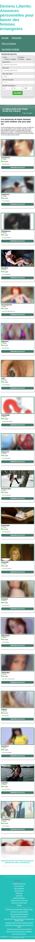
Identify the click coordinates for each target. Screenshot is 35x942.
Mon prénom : (6, 62)
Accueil (5, 38)
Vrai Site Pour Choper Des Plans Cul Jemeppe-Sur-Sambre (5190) (19, 919)
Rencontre (16, 38)
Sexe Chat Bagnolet (6, 384)
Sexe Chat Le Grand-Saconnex (8, 678)
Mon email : (6, 68)
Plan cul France (19, 891)
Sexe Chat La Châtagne (7, 752)
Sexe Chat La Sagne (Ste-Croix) (8, 311)
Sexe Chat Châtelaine (6, 274)
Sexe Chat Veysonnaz (6, 495)
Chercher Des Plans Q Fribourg (19, 914)
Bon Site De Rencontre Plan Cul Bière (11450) (19, 909)
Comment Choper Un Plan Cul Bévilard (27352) (19, 923)
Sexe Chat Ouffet (5, 642)
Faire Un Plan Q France (19, 934)
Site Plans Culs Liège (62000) (19, 912)
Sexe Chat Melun (5, 715)
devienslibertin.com (5, 936)
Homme (13, 59)
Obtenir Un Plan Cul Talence (19, 916)
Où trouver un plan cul (19, 883)
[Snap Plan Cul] (17, 155)
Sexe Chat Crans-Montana (7, 421)
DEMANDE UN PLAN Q (17, 167)
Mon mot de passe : (8, 79)
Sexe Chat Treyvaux (6, 789)
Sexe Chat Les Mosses (6, 568)
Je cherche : (21, 57)
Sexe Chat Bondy (5, 348)
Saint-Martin (19, 893)
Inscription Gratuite (10, 49)
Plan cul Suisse (9, 43)
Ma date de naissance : (9, 85)
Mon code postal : (8, 74)
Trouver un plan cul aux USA (19, 900)
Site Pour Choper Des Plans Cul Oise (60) (19, 929)
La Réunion (19, 895)
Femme (6, 59)
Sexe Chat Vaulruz (5, 826)
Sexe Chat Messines (6, 531)
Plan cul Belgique (19, 888)
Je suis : (5, 57)
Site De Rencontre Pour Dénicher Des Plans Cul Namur (19, 926)
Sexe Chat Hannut (5, 164)
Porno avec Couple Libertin (19, 903)
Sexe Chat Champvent (6, 237)
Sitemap (19, 905)
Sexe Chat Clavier (5, 605)
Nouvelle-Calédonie (19, 898)
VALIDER (18, 93)
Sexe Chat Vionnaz (6, 200)
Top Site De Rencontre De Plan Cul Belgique (19, 931)
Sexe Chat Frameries (6, 458)
